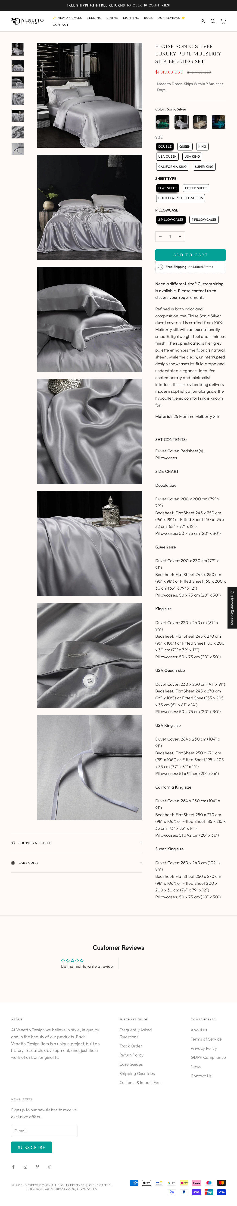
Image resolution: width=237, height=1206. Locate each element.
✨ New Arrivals (67, 17)
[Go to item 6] (17, 132)
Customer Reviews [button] (232, 608)
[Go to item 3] (17, 82)
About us (199, 1029)
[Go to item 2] (17, 65)
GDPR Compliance (208, 1057)
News (196, 1066)
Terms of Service (206, 1039)
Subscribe (31, 1147)
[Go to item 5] (17, 115)
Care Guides (131, 1064)
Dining (112, 17)
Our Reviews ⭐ (171, 17)
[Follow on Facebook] (13, 1166)
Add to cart (190, 255)
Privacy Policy (204, 1048)
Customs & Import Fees (140, 1082)
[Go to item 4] (17, 99)
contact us (201, 290)
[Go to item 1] (17, 49)
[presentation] (158, 122)
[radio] (162, 122)
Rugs (148, 17)
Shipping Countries (137, 1073)
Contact (60, 24)
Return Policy (131, 1055)
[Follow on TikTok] (49, 1166)
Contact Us (201, 1075)
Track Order (130, 1046)
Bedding (94, 17)
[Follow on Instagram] (25, 1166)
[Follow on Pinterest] (37, 1166)
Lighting (131, 17)
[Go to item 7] (17, 149)
